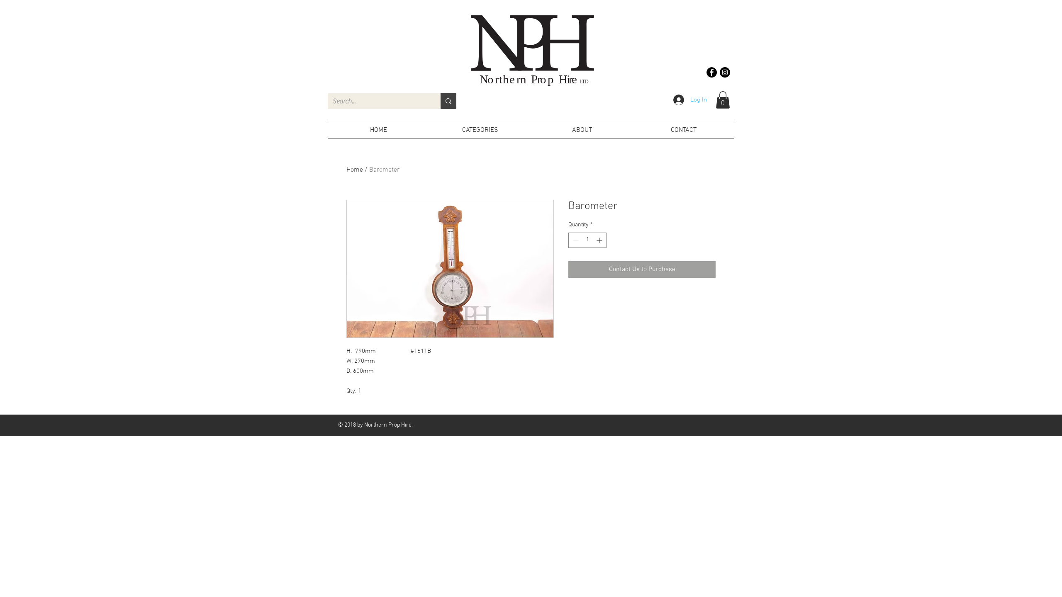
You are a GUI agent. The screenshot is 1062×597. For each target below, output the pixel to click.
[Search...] (448, 101)
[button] (723, 100)
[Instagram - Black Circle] (725, 72)
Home (354, 170)
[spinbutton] (587, 240)
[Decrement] (575, 240)
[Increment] (600, 240)
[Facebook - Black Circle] (711, 72)
